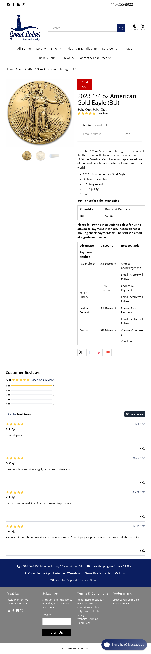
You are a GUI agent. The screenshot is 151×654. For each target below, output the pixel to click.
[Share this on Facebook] (89, 352)
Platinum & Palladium (82, 48)
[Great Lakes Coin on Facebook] (13, 4)
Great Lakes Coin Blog (125, 599)
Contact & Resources (92, 58)
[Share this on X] (80, 352)
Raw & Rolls (47, 58)
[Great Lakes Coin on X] (23, 4)
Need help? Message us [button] (128, 644)
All (20, 69)
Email (46, 615)
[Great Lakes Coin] (24, 28)
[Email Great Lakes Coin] (8, 4)
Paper (130, 48)
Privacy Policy (120, 603)
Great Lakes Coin (79, 648)
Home (9, 69)
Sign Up (57, 632)
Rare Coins (109, 48)
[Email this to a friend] (108, 352)
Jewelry (69, 58)
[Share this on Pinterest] (99, 352)
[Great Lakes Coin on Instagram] (18, 4)
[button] (124, 644)
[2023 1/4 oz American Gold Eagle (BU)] (40, 113)
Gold (39, 48)
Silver (55, 48)
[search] (83, 28)
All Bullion (24, 48)
